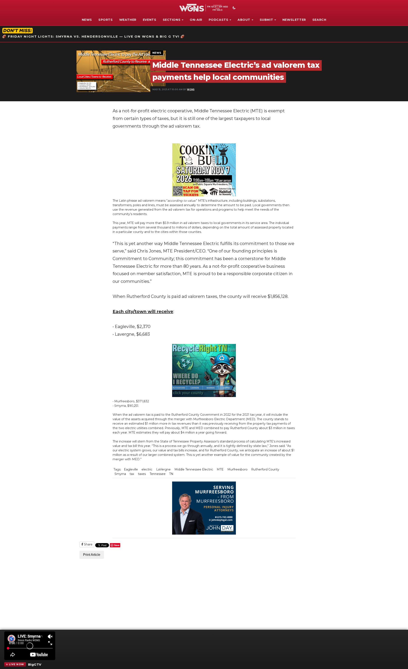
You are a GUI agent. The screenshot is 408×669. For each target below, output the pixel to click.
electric (147, 469)
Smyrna (120, 474)
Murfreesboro (237, 469)
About (244, 20)
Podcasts (218, 20)
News (87, 20)
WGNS (190, 89)
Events (149, 20)
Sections (172, 20)
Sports (105, 20)
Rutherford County (265, 469)
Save (116, 545)
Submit (266, 20)
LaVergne (163, 469)
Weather (127, 20)
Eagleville (131, 469)
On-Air (196, 20)
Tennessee (158, 474)
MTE (220, 469)
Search (319, 20)
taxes (142, 474)
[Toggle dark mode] (233, 8)
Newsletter (294, 20)
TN (171, 474)
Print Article (91, 554)
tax (132, 474)
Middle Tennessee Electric (193, 469)
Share (87, 544)
